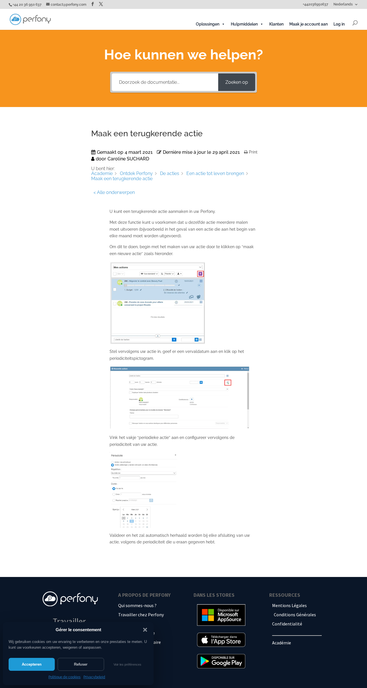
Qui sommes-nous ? (137, 605)
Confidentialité (287, 624)
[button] (145, 630)
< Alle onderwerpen (114, 192)
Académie (281, 643)
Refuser (80, 664)
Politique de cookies (64, 677)
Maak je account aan (308, 24)
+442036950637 (315, 4)
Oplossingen (207, 24)
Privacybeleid (94, 677)
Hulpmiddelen (244, 24)
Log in (339, 24)
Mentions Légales (289, 605)
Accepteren (32, 664)
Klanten (276, 24)
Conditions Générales (295, 614)
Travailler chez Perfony (141, 614)
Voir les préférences (127, 664)
